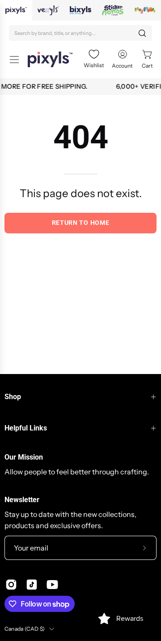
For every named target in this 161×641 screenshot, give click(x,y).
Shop (12, 396)
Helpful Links (25, 428)
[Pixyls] (50, 59)
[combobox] (80, 33)
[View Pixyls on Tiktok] (31, 584)
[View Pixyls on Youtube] (52, 584)
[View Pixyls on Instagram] (11, 584)
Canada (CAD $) (24, 628)
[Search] (142, 33)
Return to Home (81, 222)
